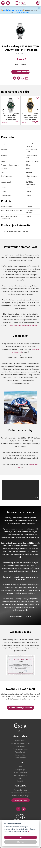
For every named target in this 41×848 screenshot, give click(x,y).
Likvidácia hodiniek (20, 758)
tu (28, 832)
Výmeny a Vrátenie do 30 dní (20, 743)
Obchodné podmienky (20, 749)
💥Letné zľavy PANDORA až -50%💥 (12, 10)
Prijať (21, 837)
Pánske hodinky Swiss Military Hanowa (15, 231)
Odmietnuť (20, 842)
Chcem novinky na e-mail (20, 707)
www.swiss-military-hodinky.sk (20, 616)
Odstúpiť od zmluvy (20, 800)
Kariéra (20, 778)
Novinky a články (20, 755)
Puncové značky (20, 752)
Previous (3, 110)
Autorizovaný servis (20, 775)
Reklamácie (21, 746)
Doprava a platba (20, 740)
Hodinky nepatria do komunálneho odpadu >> (23, 325)
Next (37, 110)
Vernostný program (20, 790)
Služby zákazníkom (20, 772)
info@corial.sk (20, 731)
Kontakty (20, 781)
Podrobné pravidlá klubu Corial (20, 793)
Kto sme (20, 767)
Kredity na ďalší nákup (22, 12)
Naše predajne (20, 769)
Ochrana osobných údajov (20, 796)
